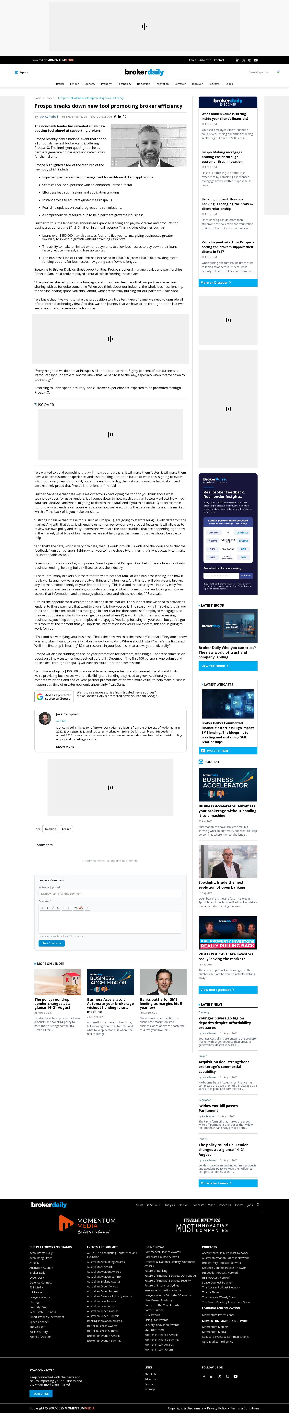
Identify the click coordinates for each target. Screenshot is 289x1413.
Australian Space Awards (102, 1311)
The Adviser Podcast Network (221, 1287)
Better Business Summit (102, 1331)
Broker (60, 84)
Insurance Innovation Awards (162, 1290)
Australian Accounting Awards (106, 1262)
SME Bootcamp (154, 1330)
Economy (90, 84)
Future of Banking (155, 1270)
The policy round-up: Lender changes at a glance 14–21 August (52, 1003)
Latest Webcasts (218, 684)
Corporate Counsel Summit (161, 1257)
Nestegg (34, 1302)
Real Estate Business (42, 1312)
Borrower (180, 84)
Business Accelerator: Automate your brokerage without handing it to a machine (110, 1005)
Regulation (143, 84)
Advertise (205, 60)
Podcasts (214, 84)
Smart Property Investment (46, 1317)
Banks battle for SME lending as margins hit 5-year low (161, 1003)
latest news (211, 1004)
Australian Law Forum (101, 1306)
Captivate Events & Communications (225, 1337)
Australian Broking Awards (104, 1281)
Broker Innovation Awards (103, 1336)
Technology (124, 84)
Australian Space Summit (103, 1316)
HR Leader (36, 1292)
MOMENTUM (60, 60)
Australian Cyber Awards (102, 1286)
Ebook (229, 84)
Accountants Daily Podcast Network (225, 1253)
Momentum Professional (218, 1315)
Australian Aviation (41, 1268)
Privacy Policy (217, 1408)
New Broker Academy (158, 1300)
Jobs (250, 1205)
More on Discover (214, 282)
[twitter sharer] (125, 117)
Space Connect (39, 1322)
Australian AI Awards (100, 1267)
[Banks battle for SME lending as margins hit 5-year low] (163, 983)
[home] (144, 72)
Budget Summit (154, 1247)
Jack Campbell (48, 116)
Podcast (212, 762)
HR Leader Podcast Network (220, 1272)
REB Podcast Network (216, 1277)
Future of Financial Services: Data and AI (170, 1275)
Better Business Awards (102, 1326)
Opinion (184, 1205)
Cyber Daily (36, 1277)
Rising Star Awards (156, 1320)
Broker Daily (37, 1272)
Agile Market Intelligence (217, 1341)
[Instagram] (250, 60)
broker (66, 829)
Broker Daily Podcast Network (221, 1263)
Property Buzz (38, 1307)
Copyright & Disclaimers (185, 1408)
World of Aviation (40, 1337)
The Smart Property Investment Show (226, 1302)
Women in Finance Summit (161, 1339)
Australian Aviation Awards (104, 1271)
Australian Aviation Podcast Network (225, 1258)
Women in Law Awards (159, 1344)
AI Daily (34, 1263)
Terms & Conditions (245, 1408)
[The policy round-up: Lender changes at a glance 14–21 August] (57, 983)
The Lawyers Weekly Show (219, 1297)
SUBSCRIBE (41, 1393)
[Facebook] (232, 60)
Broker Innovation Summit (104, 1340)
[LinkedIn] (238, 60)
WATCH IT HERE (218, 751)
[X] (244, 60)
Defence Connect (40, 1282)
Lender (74, 84)
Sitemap (149, 1389)
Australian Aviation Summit (104, 1276)
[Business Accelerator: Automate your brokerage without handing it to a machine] (110, 983)
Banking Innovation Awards (104, 1321)
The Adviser (36, 1327)
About (192, 60)
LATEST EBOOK (212, 605)
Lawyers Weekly (39, 1297)
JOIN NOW (246, 575)
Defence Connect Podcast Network (224, 1268)
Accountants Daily (40, 1253)
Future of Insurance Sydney (161, 1285)
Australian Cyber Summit (102, 1291)
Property (106, 84)
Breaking (50, 829)
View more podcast (216, 990)
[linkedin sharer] (120, 117)
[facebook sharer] (115, 117)
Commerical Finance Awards (162, 1252)
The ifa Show (210, 1292)
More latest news (214, 1183)
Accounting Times (40, 1258)
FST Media (36, 1287)
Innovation (162, 84)
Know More (65, 746)
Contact (219, 60)
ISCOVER (155, 1205)
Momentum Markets (215, 1327)
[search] (258, 1205)
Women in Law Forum (158, 1349)
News (139, 1205)
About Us (150, 1374)
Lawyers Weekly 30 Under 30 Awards (167, 1295)
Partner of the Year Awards (161, 1305)
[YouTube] (256, 60)
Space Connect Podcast (217, 1282)
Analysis (170, 1205)
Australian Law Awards (101, 1301)
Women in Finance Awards (161, 1335)
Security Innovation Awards (161, 1325)
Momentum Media (214, 1332)
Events (239, 1205)
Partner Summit (154, 1310)
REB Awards (152, 1315)
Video (211, 1205)
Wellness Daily (38, 1332)
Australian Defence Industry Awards (110, 1296)
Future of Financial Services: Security (167, 1280)
